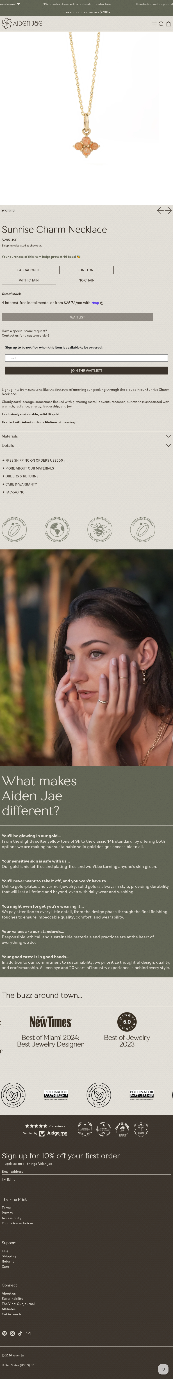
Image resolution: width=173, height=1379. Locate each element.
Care (5, 1266)
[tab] (3, 211)
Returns (8, 1261)
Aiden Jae (19, 1355)
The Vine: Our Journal (18, 1303)
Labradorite (28, 270)
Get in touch (11, 1314)
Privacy (7, 1213)
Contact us (10, 335)
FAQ (5, 1251)
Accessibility (11, 1218)
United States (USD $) (16, 1365)
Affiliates (9, 1309)
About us (9, 1293)
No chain (87, 280)
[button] (161, 23)
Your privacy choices (17, 1223)
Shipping (7, 245)
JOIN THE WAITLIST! (86, 370)
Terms (6, 1207)
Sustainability (12, 1298)
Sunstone (86, 270)
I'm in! (6, 1179)
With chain (29, 280)
